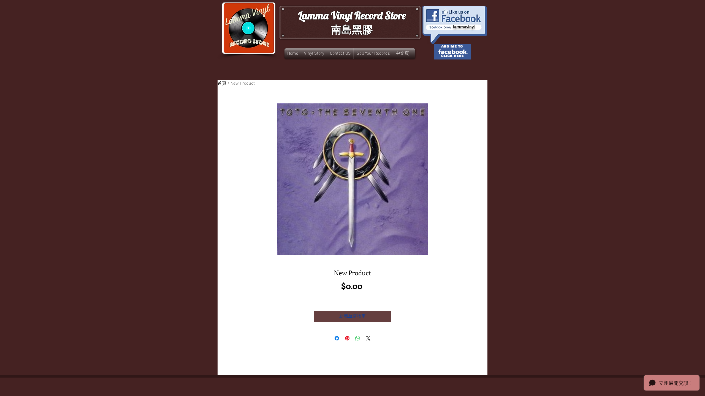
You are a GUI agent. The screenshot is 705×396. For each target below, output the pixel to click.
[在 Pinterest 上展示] (347, 338)
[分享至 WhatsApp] (357, 338)
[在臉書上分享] (336, 338)
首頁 (222, 83)
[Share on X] (368, 338)
